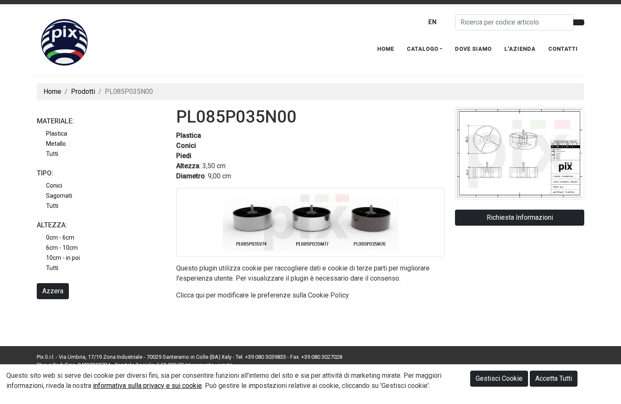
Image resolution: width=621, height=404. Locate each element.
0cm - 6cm (60, 238)
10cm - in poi (63, 258)
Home (385, 49)
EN (432, 22)
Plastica (56, 133)
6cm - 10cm (62, 248)
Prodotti (83, 91)
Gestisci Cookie (499, 378)
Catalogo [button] (423, 49)
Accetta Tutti (553, 378)
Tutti (52, 153)
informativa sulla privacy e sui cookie (147, 386)
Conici (54, 185)
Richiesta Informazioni (520, 217)
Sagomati (59, 195)
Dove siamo (473, 49)
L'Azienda (520, 49)
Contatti (563, 49)
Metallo (56, 143)
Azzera (52, 291)
